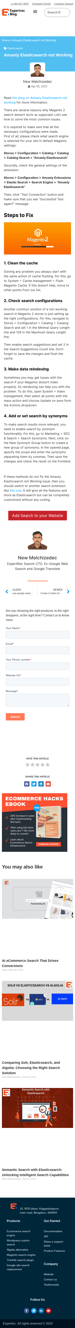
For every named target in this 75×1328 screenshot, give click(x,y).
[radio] (27, 765)
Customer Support (63, 3)
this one (15, 490)
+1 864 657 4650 (19, 3)
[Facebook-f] (26, 1310)
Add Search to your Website (37, 515)
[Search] (66, 12)
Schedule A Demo (41, 3)
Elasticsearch (15, 48)
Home (6, 40)
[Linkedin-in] (41, 1310)
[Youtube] (48, 1310)
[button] (35, 11)
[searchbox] (54, 12)
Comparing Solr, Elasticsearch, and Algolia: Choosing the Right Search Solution (31, 1068)
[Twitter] (34, 1310)
